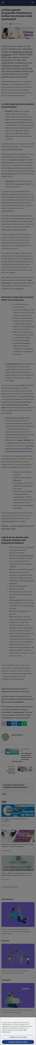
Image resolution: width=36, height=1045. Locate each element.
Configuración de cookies (18, 1037)
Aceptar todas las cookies (18, 1042)
